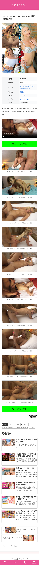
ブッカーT (23, 95)
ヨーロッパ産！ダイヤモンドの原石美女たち (16, 427)
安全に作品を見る (19, 144)
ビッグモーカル (24, 99)
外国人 (22, 92)
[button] (35, 363)
